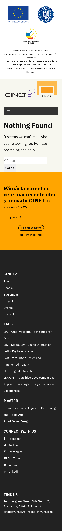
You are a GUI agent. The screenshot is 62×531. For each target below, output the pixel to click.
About (8, 281)
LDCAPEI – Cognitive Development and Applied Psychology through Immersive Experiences (29, 384)
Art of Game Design (16, 421)
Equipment (11, 294)
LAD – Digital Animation (19, 351)
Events (8, 308)
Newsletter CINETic (16, 207)
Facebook (14, 439)
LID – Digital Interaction (19, 371)
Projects (9, 301)
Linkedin (13, 471)
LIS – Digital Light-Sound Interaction (27, 345)
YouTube (14, 458)
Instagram (15, 452)
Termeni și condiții (33, 234)
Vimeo (12, 465)
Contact (9, 314)
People (8, 288)
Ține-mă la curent (31, 227)
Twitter (13, 445)
